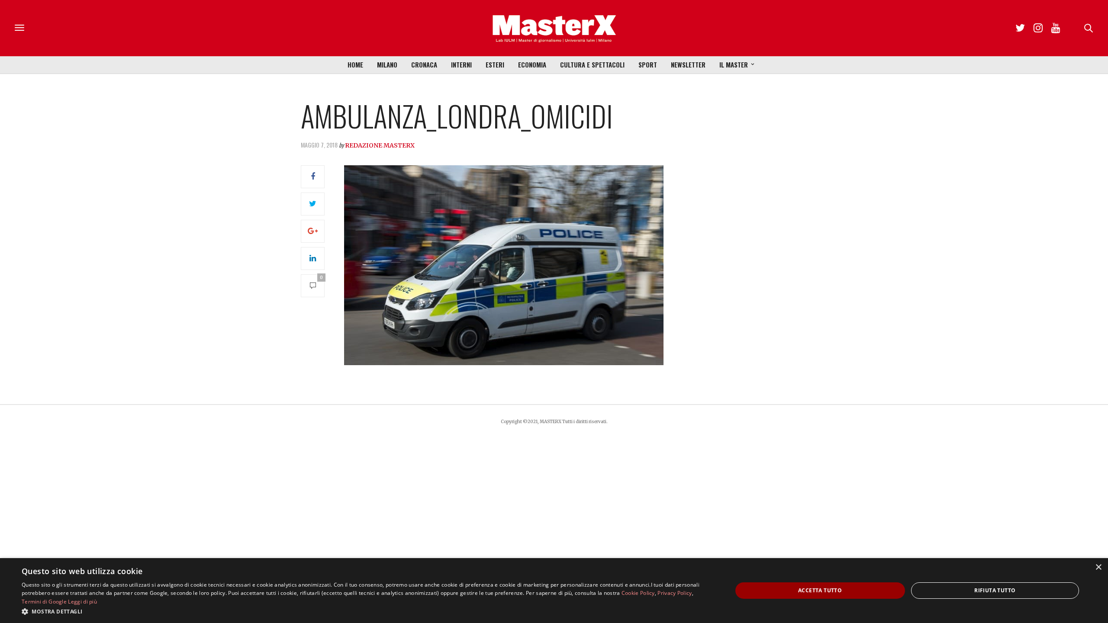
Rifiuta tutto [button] (994, 590)
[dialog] (554, 590)
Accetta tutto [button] (820, 590)
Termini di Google (44, 601)
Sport (647, 64)
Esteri (495, 64)
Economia (532, 64)
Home (355, 64)
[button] (366, 611)
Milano (387, 64)
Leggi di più (82, 601)
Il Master (733, 64)
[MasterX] (554, 28)
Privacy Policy (674, 593)
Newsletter (688, 64)
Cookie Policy (638, 593)
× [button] (1098, 567)
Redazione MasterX (380, 145)
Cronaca (424, 64)
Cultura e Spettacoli (592, 64)
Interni (461, 64)
